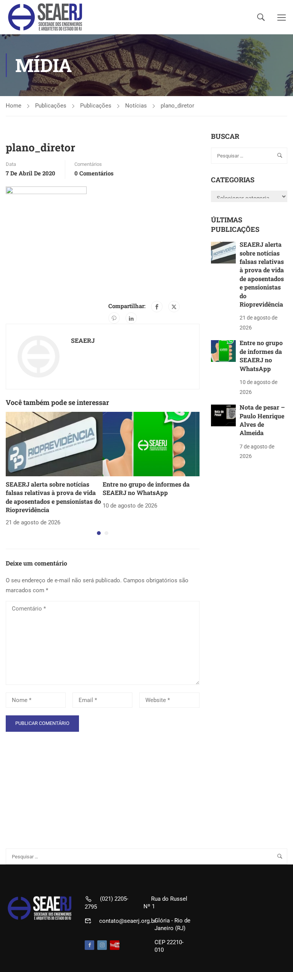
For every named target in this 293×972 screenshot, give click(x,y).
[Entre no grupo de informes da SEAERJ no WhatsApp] (151, 443)
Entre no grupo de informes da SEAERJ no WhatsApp (146, 488)
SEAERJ (83, 340)
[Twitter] (174, 306)
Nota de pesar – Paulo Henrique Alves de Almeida (262, 420)
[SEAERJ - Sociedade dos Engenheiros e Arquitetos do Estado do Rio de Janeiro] (46, 17)
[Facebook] (157, 306)
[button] (99, 533)
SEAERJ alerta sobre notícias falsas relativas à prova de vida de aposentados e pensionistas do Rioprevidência (53, 497)
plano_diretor (177, 105)
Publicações (50, 105)
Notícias (136, 105)
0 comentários (94, 173)
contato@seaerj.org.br (127, 920)
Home (13, 105)
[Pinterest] (114, 318)
